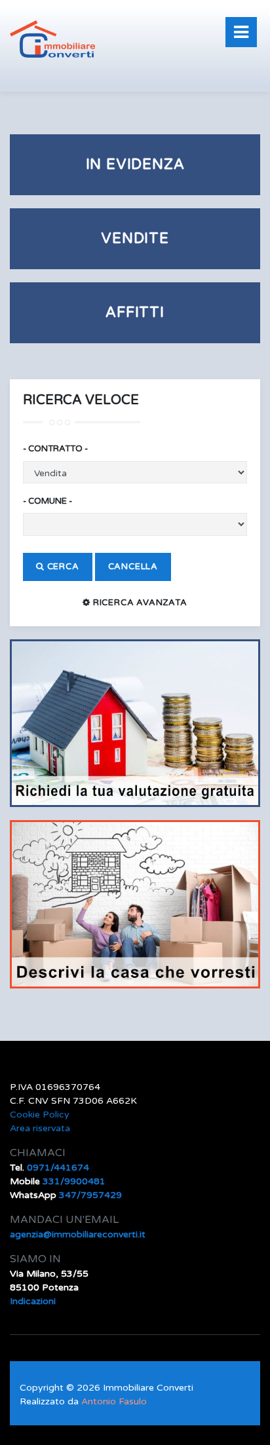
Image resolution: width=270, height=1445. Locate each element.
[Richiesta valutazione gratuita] (135, 722)
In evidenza (135, 164)
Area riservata (40, 1128)
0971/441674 (58, 1167)
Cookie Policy (39, 1114)
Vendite (135, 238)
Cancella (133, 566)
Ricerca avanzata (138, 602)
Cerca (62, 566)
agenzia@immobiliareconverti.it (77, 1234)
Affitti (135, 312)
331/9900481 (74, 1181)
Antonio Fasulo (114, 1401)
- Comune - (47, 501)
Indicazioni (33, 1301)
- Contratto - (55, 448)
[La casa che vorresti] (135, 903)
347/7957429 (90, 1195)
